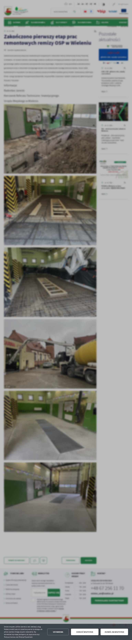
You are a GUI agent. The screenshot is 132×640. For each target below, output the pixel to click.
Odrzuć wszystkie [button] (84, 632)
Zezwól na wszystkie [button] (114, 632)
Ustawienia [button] (58, 632)
